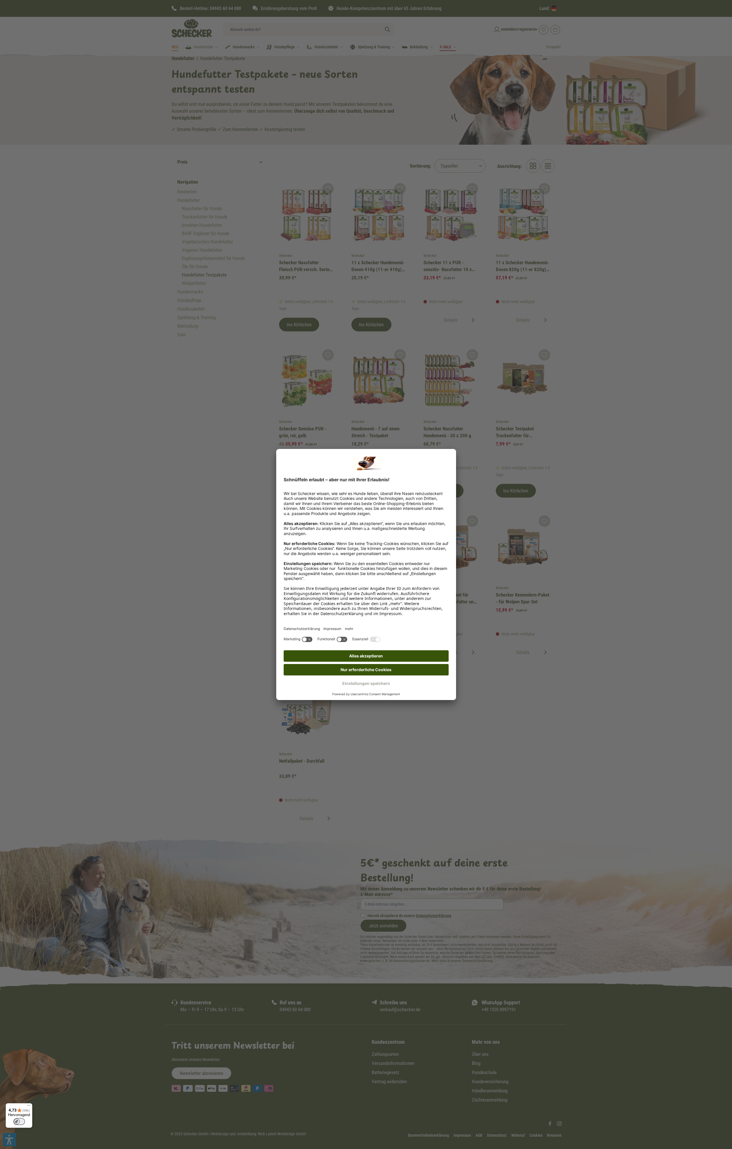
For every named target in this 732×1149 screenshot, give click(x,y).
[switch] (19, 1121)
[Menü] (28, 1106)
